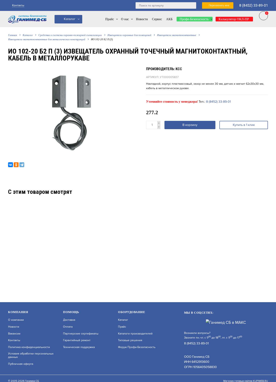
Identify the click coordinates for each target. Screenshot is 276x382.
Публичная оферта (20, 364)
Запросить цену (55, 278)
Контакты (18, 5)
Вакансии (14, 333)
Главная (12, 35)
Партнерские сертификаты (80, 333)
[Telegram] (21, 164)
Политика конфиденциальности (29, 347)
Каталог (69, 19)
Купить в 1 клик (244, 125)
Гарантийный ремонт (77, 340)
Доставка (69, 320)
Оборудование (131, 312)
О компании (16, 320)
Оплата (68, 326)
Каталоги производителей (135, 333)
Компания (18, 312)
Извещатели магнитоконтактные (176, 35)
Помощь (71, 312)
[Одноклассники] (16, 164)
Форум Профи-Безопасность (136, 347)
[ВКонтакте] (10, 164)
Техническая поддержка (79, 347)
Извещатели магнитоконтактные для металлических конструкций (46, 39)
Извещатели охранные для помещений (129, 35)
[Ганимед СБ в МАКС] (226, 322)
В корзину (189, 125)
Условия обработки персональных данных (31, 355)
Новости (13, 326)
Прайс (122, 326)
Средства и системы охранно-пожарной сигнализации (70, 35)
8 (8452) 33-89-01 (253, 5)
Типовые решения (130, 340)
